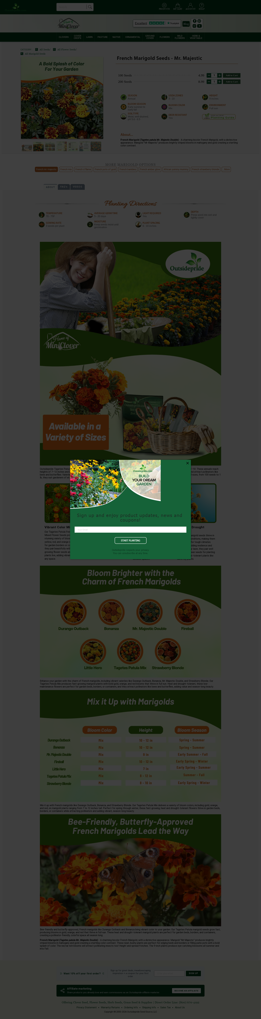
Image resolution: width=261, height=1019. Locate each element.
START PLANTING (130, 540)
